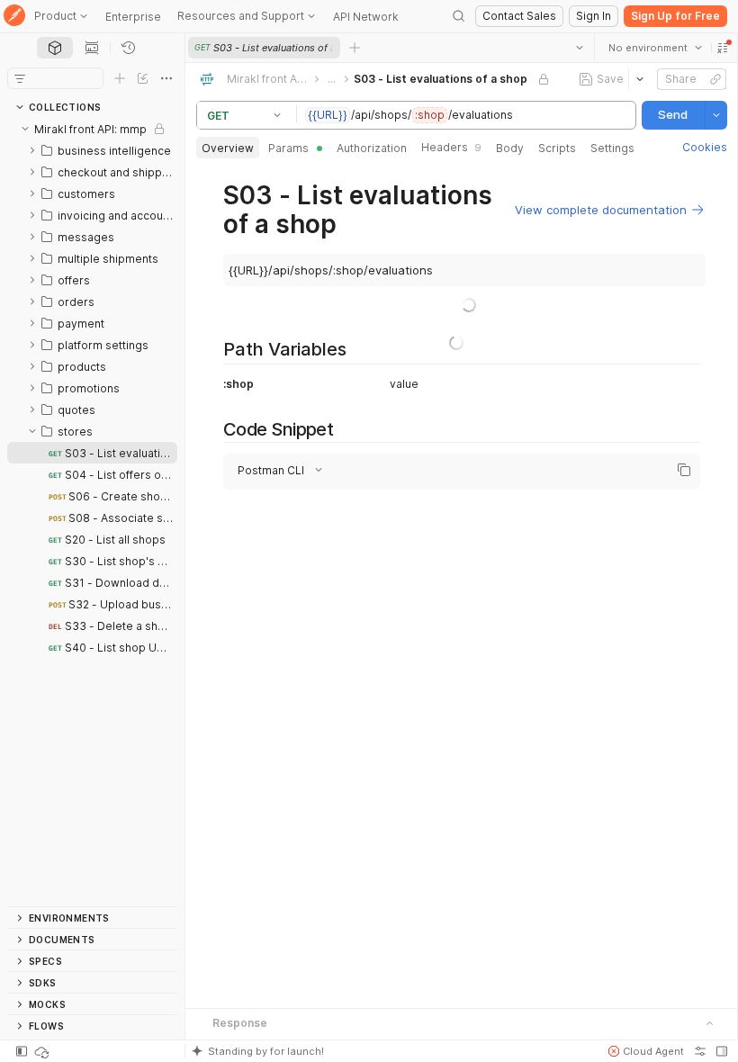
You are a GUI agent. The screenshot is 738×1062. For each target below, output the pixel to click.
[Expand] (32, 150)
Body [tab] (510, 148)
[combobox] (654, 48)
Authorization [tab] (372, 148)
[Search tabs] (579, 47)
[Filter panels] (20, 78)
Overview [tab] (228, 148)
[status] (43, 1051)
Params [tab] (288, 148)
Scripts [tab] (557, 148)
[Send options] (715, 115)
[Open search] (459, 16)
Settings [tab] (612, 148)
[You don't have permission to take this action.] (354, 47)
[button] (722, 48)
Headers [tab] (451, 147)
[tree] (92, 512)
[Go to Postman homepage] (14, 16)
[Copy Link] (714, 79)
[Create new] (119, 78)
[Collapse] (25, 129)
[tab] (55, 47)
